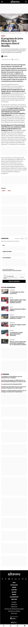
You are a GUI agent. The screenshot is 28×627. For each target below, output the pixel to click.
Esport (3, 36)
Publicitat (14, 606)
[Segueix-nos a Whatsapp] (19, 579)
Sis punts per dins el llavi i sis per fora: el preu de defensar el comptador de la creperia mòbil (13, 387)
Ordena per (17, 238)
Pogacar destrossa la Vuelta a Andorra (18, 309)
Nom (3, 245)
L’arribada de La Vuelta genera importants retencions (16, 334)
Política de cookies (14, 611)
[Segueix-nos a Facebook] (2, 579)
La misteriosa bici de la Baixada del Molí (12, 384)
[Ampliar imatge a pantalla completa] (25, 16)
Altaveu (5, 56)
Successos (12, 290)
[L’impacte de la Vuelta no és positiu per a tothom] (4, 316)
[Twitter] (10, 625)
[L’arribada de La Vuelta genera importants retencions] (4, 332)
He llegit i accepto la (12, 270)
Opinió (14, 587)
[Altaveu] (15, 2)
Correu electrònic (7, 251)
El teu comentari (7, 257)
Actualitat (14, 585)
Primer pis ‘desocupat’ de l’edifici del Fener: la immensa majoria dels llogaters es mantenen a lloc (13, 381)
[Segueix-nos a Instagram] (12, 579)
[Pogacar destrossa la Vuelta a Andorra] (4, 308)
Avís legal (14, 613)
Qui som (14, 602)
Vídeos (14, 594)
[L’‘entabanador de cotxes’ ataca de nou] (4, 291)
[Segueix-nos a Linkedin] (16, 579)
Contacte (14, 604)
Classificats (14, 597)
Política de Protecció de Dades (14, 609)
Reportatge (12, 322)
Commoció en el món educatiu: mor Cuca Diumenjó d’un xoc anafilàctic (11, 377)
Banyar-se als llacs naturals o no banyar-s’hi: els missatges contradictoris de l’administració (13, 391)
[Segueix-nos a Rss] (26, 579)
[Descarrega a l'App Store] (14, 622)
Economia (12, 314)
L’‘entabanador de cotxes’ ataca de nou (17, 292)
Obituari (14, 599)
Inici (14, 582)
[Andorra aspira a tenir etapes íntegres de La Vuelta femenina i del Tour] (4, 299)
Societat (12, 330)
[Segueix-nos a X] (5, 579)
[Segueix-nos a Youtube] (9, 579)
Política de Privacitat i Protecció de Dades (12, 270)
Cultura (14, 589)
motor (9, 190)
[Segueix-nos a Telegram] (22, 579)
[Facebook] (3, 625)
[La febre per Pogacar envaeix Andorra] (4, 324)
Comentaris (16, 59)
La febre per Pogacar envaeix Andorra (18, 325)
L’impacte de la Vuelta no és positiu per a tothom (17, 317)
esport (3, 190)
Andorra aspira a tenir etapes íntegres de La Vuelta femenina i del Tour (18, 301)
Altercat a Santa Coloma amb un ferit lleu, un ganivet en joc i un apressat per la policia (18, 343)
